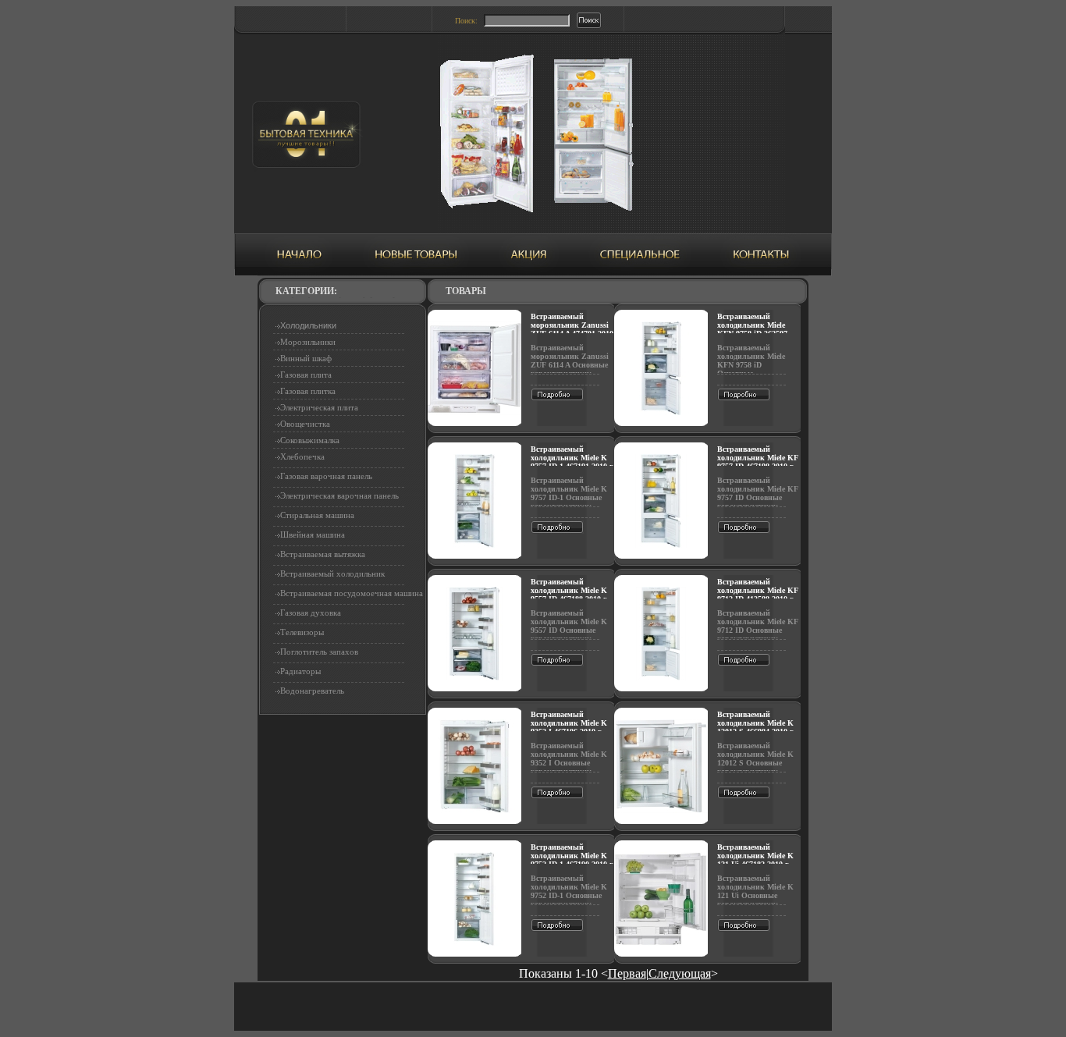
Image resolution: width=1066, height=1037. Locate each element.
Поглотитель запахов (319, 651)
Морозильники (308, 341)
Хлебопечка (302, 456)
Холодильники (308, 325)
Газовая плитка (308, 391)
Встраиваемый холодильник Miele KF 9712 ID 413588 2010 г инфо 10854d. (757, 594)
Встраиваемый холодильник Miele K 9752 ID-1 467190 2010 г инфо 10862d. (572, 860)
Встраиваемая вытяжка (322, 554)
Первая (627, 973)
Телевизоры (302, 632)
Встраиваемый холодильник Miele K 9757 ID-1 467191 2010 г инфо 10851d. (572, 462)
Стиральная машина (317, 515)
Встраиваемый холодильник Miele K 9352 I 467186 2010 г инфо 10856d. (569, 727)
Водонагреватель (312, 690)
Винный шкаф (306, 358)
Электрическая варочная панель (339, 495)
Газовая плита (306, 374)
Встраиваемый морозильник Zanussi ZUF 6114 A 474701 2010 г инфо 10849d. (572, 329)
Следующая (679, 973)
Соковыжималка (309, 440)
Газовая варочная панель (326, 476)
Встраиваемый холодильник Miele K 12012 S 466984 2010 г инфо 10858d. (755, 727)
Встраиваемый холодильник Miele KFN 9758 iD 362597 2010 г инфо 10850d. (753, 329)
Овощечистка (305, 423)
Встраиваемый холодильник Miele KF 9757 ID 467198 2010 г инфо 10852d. (757, 462)
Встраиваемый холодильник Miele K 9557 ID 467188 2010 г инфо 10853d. (569, 594)
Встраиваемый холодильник (332, 573)
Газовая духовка (310, 612)
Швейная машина (312, 534)
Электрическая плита (319, 407)
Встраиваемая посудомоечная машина (351, 593)
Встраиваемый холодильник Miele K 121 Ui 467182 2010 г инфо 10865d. (755, 860)
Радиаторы (300, 671)
